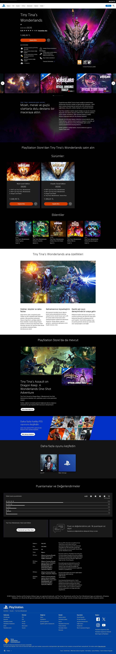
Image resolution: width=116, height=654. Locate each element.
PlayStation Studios (8, 621)
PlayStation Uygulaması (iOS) (102, 629)
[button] (58, 83)
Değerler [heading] (42, 615)
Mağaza (8, 5)
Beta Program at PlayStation (101, 634)
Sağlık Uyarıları (62, 575)
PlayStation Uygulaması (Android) (103, 631)
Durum (60, 621)
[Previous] (2, 83)
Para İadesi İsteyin (63, 628)
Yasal (61, 650)
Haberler (36, 5)
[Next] (113, 83)
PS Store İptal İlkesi (81, 619)
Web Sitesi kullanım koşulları (77, 650)
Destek (41, 5)
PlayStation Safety (63, 619)
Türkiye (8, 650)
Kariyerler (6, 619)
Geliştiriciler (79, 625)
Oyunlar (18, 5)
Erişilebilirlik (43, 619)
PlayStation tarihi (7, 628)
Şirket (5, 625)
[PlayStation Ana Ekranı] (4, 5)
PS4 (23, 619)
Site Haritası (88, 650)
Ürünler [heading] (24, 615)
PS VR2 (23, 621)
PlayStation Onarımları (64, 623)
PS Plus (23, 5)
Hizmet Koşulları (80, 617)
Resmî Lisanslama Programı (83, 628)
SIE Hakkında (7, 617)
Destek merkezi (62, 617)
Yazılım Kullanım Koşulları (106, 650)
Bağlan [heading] (97, 615)
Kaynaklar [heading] (80, 615)
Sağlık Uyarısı (80, 623)
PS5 (13, 5)
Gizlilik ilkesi (67, 650)
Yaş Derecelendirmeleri (82, 621)
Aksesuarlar (29, 5)
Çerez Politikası (95, 650)
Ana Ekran (6, 611)
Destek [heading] (61, 615)
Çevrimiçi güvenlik (44, 621)
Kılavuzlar (61, 630)
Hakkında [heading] (6, 615)
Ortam (41, 617)
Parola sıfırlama (62, 625)
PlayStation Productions (9, 623)
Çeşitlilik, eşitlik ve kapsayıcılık (47, 623)
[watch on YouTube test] (71, 91)
